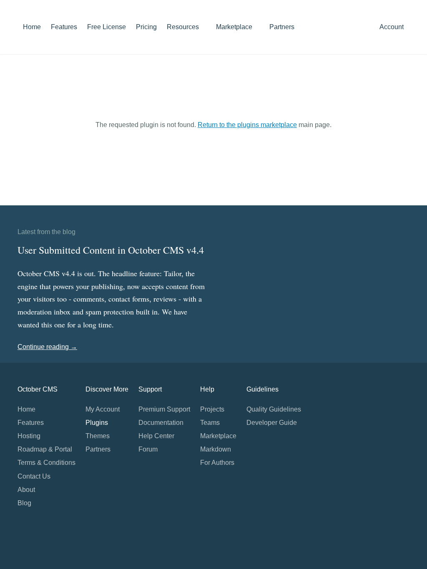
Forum (148, 449)
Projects (212, 409)
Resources (184, 26)
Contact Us (34, 476)
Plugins (96, 422)
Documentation (160, 422)
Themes (97, 435)
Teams (210, 422)
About (26, 489)
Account (392, 26)
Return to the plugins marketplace (247, 124)
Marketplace (235, 26)
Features (64, 26)
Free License (106, 26)
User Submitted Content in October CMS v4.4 (111, 250)
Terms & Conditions (46, 462)
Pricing (146, 26)
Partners (281, 26)
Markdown (215, 449)
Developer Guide (271, 422)
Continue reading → (47, 346)
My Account (102, 409)
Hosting (29, 435)
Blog (24, 503)
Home (32, 26)
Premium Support (164, 409)
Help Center (156, 435)
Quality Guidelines (273, 409)
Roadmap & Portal (45, 449)
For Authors (217, 462)
